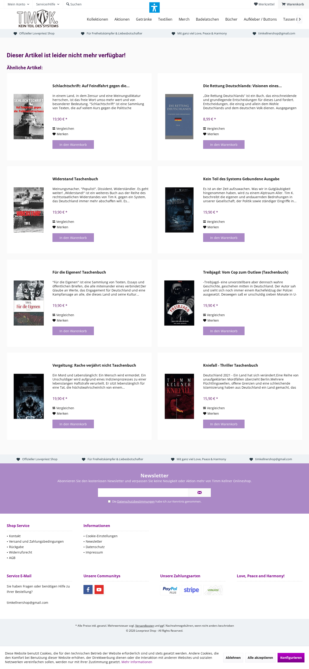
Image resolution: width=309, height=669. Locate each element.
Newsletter (94, 541)
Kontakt (15, 536)
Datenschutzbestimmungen (136, 501)
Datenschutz (95, 547)
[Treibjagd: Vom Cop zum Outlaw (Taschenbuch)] (179, 303)
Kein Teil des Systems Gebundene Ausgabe (241, 179)
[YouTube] (99, 589)
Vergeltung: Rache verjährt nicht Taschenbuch (94, 365)
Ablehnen (233, 657)
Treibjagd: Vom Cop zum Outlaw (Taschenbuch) (245, 272)
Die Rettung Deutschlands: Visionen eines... (242, 86)
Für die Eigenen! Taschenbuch (79, 272)
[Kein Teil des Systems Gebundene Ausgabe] (179, 210)
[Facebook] (88, 589)
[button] (154, 7)
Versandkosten (144, 626)
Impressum (94, 552)
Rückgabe (16, 547)
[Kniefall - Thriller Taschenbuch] (179, 396)
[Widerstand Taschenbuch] (29, 210)
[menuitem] (293, 4)
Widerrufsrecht (20, 552)
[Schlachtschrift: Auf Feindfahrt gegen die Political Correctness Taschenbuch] (29, 117)
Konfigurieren (291, 657)
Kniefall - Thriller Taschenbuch (230, 365)
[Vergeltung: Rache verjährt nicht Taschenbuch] (29, 396)
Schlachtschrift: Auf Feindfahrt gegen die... (91, 86)
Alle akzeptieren (260, 657)
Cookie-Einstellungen (102, 536)
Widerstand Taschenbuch (75, 179)
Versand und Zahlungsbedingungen (36, 541)
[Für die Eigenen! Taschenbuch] (29, 303)
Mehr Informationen (136, 662)
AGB (12, 558)
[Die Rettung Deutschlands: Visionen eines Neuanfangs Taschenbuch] (179, 117)
